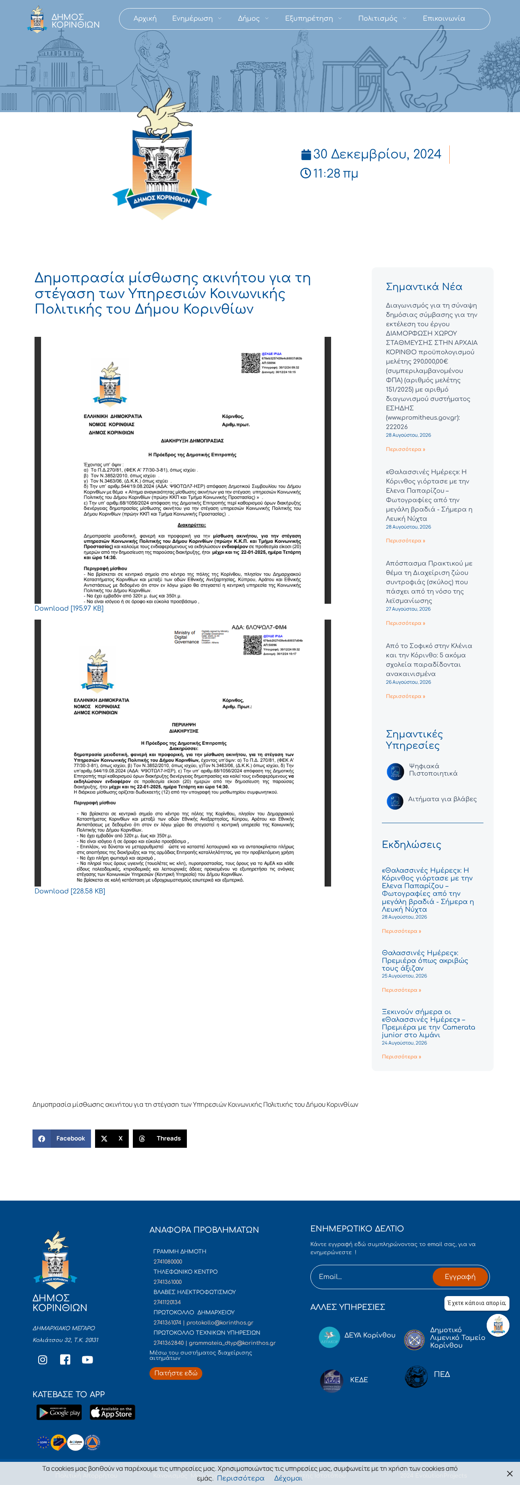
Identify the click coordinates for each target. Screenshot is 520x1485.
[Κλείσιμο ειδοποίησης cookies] (510, 1473)
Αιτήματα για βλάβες (442, 799)
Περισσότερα (240, 1478)
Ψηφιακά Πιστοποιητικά (433, 770)
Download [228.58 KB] (70, 891)
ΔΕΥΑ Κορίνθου (370, 1335)
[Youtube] (87, 1359)
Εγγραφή (460, 1277)
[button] (61, 1138)
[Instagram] (42, 1359)
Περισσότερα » (405, 449)
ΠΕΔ (442, 1374)
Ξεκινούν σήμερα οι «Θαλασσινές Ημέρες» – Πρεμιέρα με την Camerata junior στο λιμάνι (428, 1023)
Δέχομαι (288, 1478)
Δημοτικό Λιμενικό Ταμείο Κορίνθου (457, 1338)
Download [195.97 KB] (69, 608)
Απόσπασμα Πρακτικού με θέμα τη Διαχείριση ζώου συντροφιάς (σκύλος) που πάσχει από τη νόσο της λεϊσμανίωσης (429, 582)
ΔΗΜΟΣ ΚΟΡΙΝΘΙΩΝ (76, 21)
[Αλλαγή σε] (480, 19)
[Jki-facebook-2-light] (65, 1359)
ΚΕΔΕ (359, 1380)
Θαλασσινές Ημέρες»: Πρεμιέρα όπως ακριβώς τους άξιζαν (425, 961)
